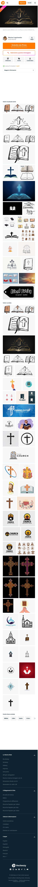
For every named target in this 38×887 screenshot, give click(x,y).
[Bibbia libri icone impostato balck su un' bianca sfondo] (22, 237)
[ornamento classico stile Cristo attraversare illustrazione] (11, 745)
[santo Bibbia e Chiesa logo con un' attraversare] (11, 293)
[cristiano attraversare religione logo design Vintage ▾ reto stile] (9, 510)
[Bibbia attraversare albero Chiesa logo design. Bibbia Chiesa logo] (25, 278)
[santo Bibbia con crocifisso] (9, 324)
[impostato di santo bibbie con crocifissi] (19, 107)
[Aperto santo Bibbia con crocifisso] (19, 123)
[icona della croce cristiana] (22, 470)
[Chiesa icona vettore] (11, 860)
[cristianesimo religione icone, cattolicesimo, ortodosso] (12, 728)
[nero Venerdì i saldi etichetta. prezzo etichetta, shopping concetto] (19, 352)
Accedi (29, 3)
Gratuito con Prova (19, 46)
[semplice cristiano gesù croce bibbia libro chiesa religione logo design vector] (12, 224)
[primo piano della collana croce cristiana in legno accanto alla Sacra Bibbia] (11, 338)
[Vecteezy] (3, 3)
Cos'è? (17, 66)
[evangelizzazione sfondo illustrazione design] (19, 497)
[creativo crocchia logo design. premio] (19, 571)
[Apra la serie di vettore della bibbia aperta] (12, 251)
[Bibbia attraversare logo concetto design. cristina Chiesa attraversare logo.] (11, 172)
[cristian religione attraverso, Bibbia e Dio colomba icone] (10, 277)
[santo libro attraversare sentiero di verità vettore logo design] (12, 484)
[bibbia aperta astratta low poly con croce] (19, 207)
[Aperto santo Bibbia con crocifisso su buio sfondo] (19, 405)
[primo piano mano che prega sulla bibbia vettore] (9, 237)
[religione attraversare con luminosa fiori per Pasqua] (11, 604)
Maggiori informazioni (10, 69)
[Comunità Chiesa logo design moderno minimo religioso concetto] (11, 844)
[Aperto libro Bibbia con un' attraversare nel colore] (11, 637)
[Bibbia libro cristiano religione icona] (9, 470)
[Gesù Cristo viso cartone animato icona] (11, 620)
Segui (31, 39)
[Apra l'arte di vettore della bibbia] (24, 322)
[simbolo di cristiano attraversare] (11, 538)
